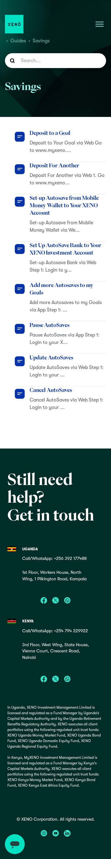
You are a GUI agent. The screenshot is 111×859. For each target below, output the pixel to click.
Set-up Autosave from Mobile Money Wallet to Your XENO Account (64, 205)
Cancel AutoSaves (51, 390)
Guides (18, 41)
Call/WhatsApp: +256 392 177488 (54, 558)
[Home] (14, 24)
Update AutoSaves (51, 357)
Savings (41, 41)
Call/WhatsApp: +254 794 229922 (55, 630)
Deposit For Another (54, 165)
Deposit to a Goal (50, 133)
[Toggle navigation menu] (99, 24)
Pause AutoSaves (49, 325)
